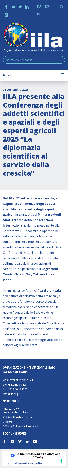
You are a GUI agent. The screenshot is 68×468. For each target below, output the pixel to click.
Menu (7, 75)
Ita (39, 6)
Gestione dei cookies (15, 412)
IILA (33, 37)
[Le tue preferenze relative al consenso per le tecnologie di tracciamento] (61, 461)
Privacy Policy (11, 408)
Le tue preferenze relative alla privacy (38, 455)
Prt (39, 14)
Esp (47, 6)
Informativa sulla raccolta (23, 463)
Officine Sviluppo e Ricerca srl (20, 426)
